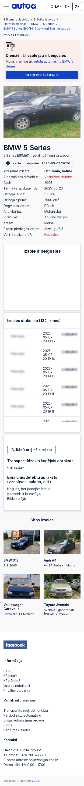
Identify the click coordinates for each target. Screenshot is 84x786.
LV (57, 6)
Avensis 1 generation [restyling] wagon (59, 609)
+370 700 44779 (32, 755)
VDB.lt (36, 781)
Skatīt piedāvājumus (42, 75)
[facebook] (15, 644)
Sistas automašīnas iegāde (24, 720)
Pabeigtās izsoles (17, 730)
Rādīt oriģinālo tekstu (34, 450)
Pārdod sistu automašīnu (22, 715)
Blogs (8, 725)
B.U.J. (8, 671)
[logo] (23, 6)
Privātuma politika (17, 690)
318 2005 (11, 562)
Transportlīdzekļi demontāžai (26, 710)
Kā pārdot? (12, 681)
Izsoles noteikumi (17, 686)
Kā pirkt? (10, 676)
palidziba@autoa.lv (43, 760)
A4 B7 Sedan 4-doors (59, 562)
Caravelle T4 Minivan (19, 609)
